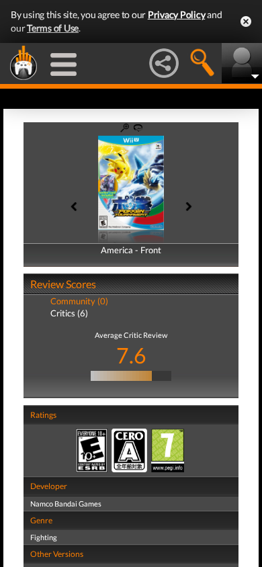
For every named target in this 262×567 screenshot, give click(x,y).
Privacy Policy (177, 14)
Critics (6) (69, 313)
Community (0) (79, 301)
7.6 (131, 355)
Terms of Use (53, 28)
